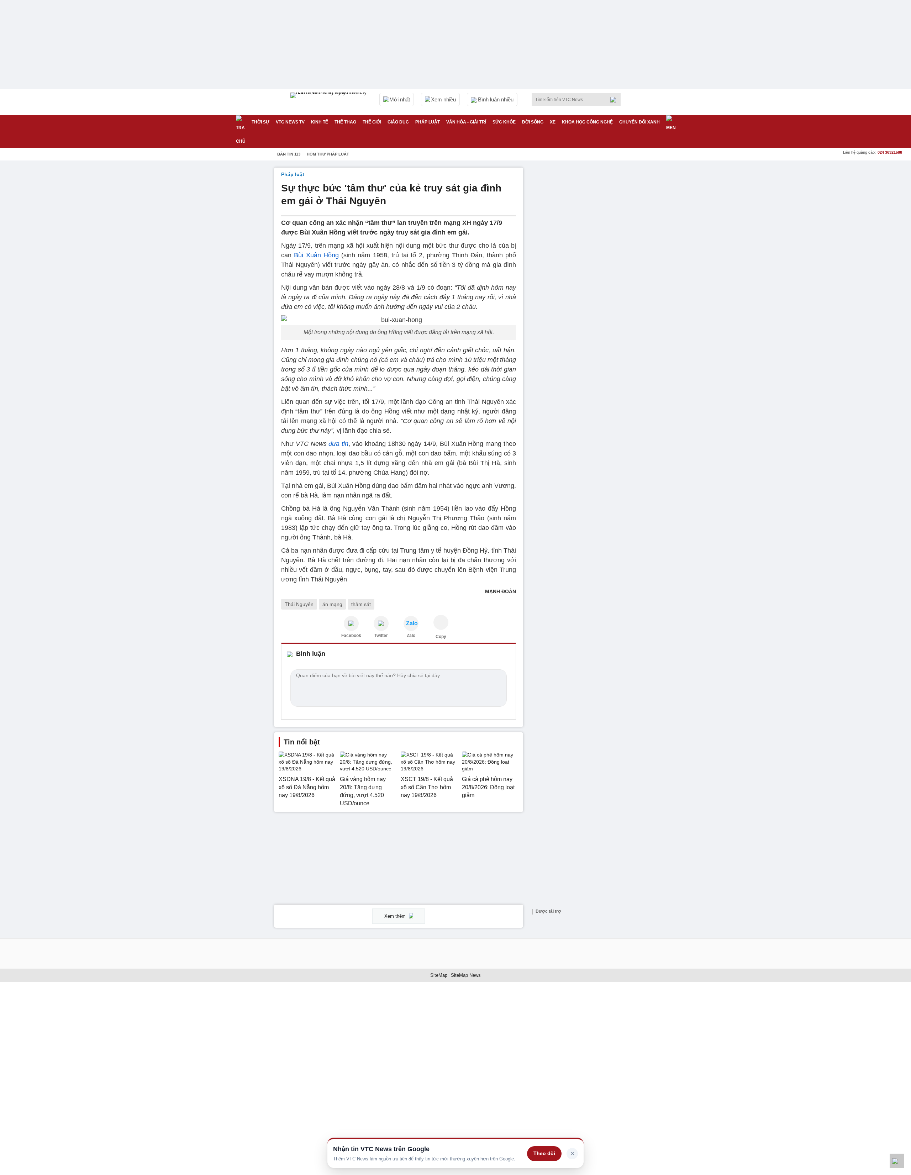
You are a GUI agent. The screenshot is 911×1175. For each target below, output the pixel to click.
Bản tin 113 (288, 154)
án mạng (332, 604)
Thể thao (345, 122)
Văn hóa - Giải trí (466, 122)
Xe (552, 122)
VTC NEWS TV (290, 122)
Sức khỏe (504, 122)
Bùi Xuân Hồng (315, 255)
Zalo (411, 635)
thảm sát (361, 604)
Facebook (351, 635)
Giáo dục (398, 122)
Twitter (381, 635)
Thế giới (372, 122)
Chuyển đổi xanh (639, 122)
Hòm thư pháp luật (328, 154)
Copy (441, 636)
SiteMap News (466, 975)
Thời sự (260, 122)
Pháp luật (427, 122)
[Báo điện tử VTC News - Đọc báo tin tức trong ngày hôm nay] (329, 102)
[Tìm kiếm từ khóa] (615, 99)
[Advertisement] (583, 274)
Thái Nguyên (299, 604)
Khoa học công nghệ (587, 122)
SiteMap (438, 975)
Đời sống (532, 122)
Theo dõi (544, 1153)
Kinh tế (319, 122)
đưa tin (338, 443)
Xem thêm (395, 916)
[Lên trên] (897, 1161)
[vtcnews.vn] (351, 623)
